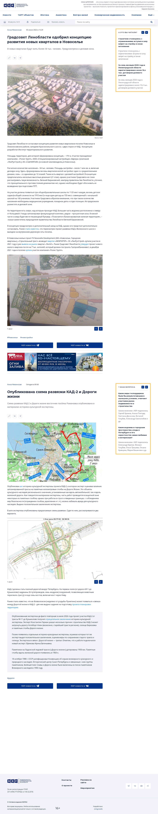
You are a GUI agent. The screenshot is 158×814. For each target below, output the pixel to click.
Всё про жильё (80, 15)
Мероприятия (87, 788)
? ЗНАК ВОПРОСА (126, 387)
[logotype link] (16, 5)
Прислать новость (58, 22)
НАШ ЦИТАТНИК (87, 2)
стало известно (32, 229)
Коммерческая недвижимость (110, 15)
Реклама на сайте (86, 781)
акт (21, 486)
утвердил (85, 244)
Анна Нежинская (14, 30)
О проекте (67, 785)
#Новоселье (12, 337)
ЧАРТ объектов (26, 15)
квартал (51, 241)
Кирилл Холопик (148, 9)
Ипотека (44, 15)
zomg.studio (98, 809)
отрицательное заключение (58, 619)
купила (29, 250)
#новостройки (26, 337)
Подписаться (35, 22)
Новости (7, 15)
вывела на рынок (29, 244)
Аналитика (61, 15)
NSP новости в (28, 345)
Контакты (66, 780)
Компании (136, 15)
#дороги (10, 678)
